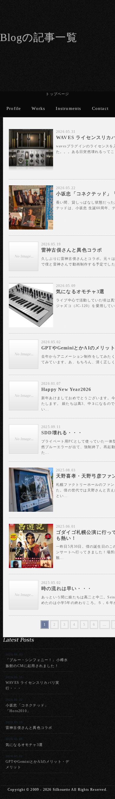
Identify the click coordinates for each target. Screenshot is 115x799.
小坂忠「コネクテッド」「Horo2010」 (27, 705)
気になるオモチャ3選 (24, 742)
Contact (100, 108)
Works (38, 108)
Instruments (68, 108)
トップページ (57, 94)
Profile (13, 108)
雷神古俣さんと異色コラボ (29, 725)
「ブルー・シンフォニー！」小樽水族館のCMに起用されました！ (37, 660)
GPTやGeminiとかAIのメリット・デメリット (37, 762)
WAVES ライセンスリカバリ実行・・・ (32, 683)
